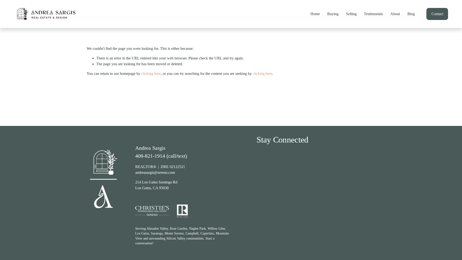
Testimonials (373, 14)
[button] (271, 182)
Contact (437, 14)
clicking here (151, 74)
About (395, 14)
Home (315, 14)
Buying (333, 14)
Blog (411, 14)
